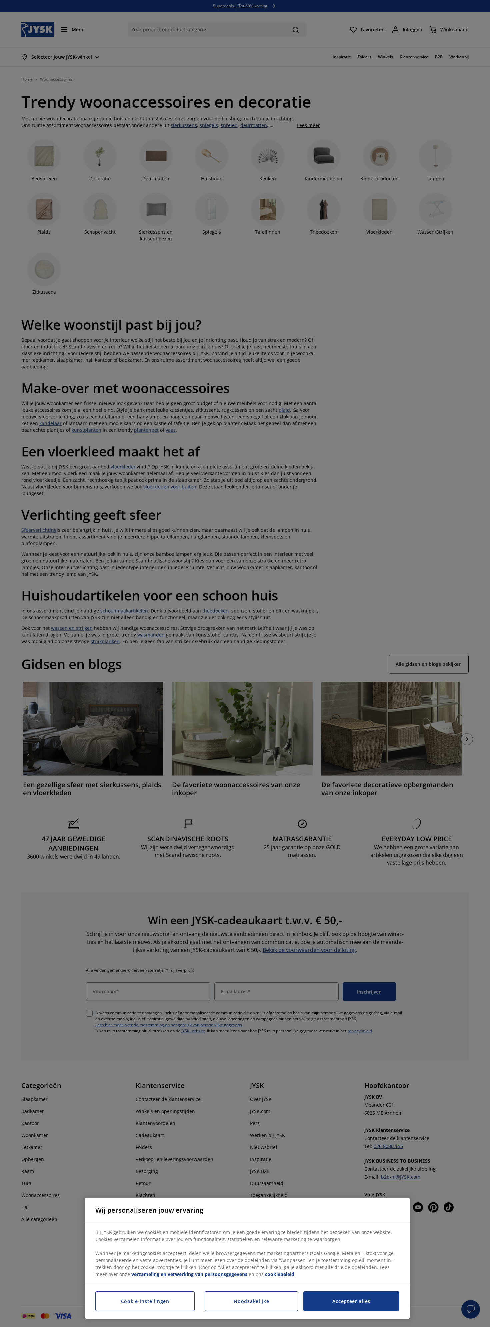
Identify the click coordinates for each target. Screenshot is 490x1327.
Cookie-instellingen (145, 1301)
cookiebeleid (279, 1274)
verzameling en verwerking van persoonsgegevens (189, 1274)
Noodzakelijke (251, 1301)
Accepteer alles (351, 1301)
